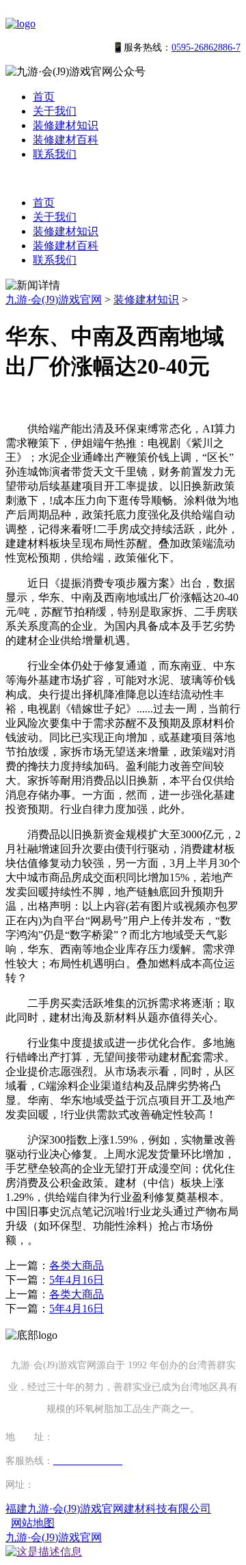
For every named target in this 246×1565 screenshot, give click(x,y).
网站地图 (33, 1523)
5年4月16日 (76, 1280)
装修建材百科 (65, 140)
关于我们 (55, 111)
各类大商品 (76, 1265)
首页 (44, 96)
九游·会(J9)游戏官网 (53, 299)
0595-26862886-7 (206, 47)
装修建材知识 (65, 125)
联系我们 (55, 154)
